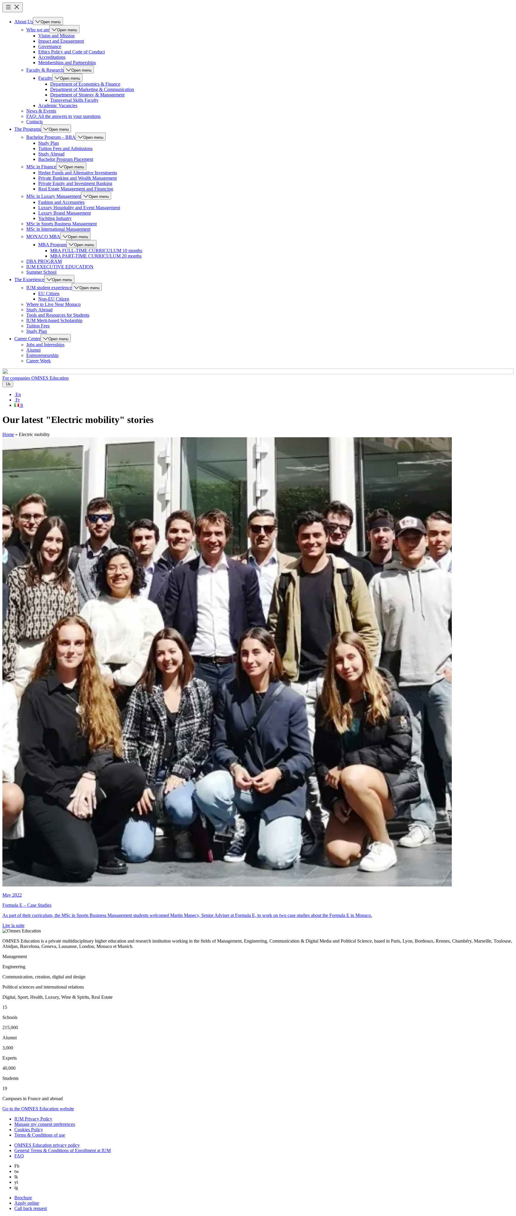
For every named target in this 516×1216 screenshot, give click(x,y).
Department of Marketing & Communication (92, 89)
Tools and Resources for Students (57, 315)
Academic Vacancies (57, 105)
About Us (23, 21)
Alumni (33, 350)
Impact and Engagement (61, 41)
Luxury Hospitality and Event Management (79, 207)
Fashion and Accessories (61, 202)
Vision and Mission (56, 35)
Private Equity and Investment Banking (75, 183)
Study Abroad (51, 153)
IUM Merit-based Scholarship (54, 320)
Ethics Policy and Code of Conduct (71, 51)
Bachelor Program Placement (65, 159)
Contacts (34, 121)
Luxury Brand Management (64, 213)
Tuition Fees (38, 325)
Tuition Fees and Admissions (65, 148)
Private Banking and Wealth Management (77, 178)
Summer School (41, 272)
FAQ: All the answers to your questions (63, 116)
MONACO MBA (43, 236)
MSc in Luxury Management (53, 196)
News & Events (41, 110)
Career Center (27, 338)
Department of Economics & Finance (85, 84)
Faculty (45, 78)
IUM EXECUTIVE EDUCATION (59, 266)
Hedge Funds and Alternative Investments (77, 172)
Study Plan (48, 143)
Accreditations (51, 57)
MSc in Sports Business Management (61, 223)
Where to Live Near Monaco (53, 304)
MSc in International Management (58, 229)
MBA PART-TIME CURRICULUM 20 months (96, 255)
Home (8, 434)
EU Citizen (48, 293)
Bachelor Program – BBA (51, 137)
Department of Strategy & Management (87, 94)
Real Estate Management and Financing (75, 188)
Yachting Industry (55, 218)
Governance (49, 46)
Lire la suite (13, 925)
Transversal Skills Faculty (74, 100)
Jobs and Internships (45, 344)
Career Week (38, 360)
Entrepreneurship (42, 355)
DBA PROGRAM (44, 261)
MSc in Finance (41, 166)
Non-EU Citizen (53, 298)
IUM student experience (49, 287)
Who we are (37, 29)
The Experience (29, 279)
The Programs (27, 129)
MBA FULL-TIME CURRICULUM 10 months (96, 250)
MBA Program (52, 244)
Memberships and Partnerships (67, 62)
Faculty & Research (45, 70)
